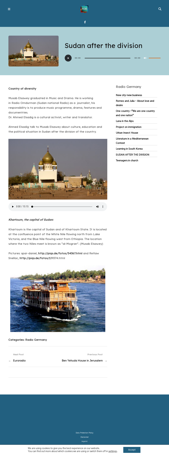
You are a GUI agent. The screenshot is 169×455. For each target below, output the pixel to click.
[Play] (68, 58)
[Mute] (145, 58)
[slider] (155, 58)
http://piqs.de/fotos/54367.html (60, 253)
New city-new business (129, 95)
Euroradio (19, 360)
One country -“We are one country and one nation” (135, 113)
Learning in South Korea (129, 149)
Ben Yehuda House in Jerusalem (82, 360)
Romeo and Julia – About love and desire (135, 103)
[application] (113, 58)
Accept (131, 450)
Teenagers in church (127, 160)
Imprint (84, 441)
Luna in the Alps (125, 121)
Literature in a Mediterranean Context (132, 141)
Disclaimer (85, 437)
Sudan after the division (132, 155)
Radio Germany (36, 339)
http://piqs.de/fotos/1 (35, 258)
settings (112, 451)
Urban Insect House (127, 133)
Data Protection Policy (84, 433)
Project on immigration (128, 127)
